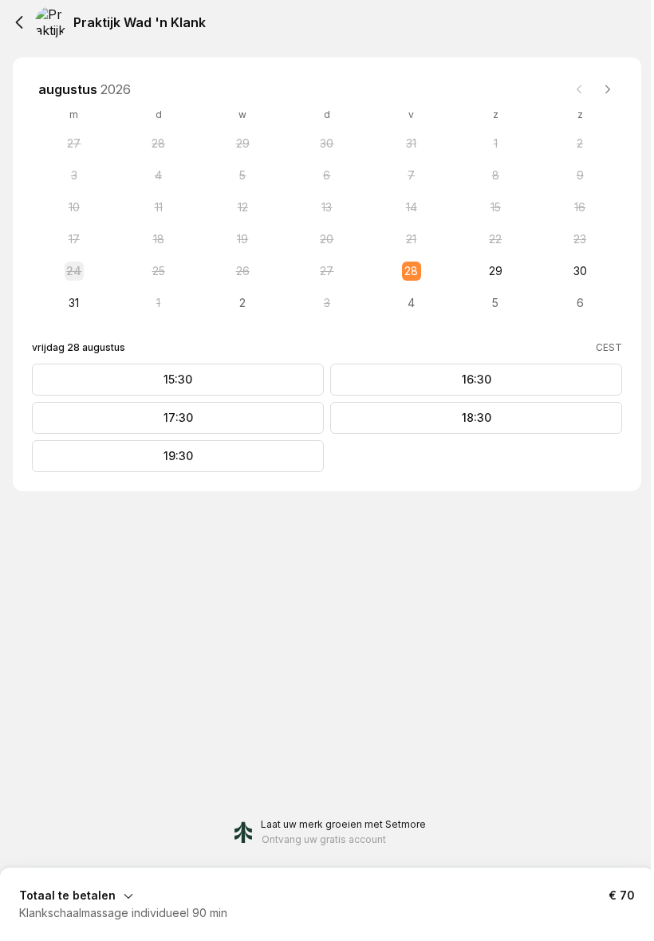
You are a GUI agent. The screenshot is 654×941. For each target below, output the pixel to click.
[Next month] (608, 89)
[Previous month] (579, 89)
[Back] (19, 22)
